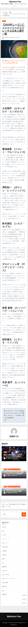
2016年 (24, 599)
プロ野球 (22, 119)
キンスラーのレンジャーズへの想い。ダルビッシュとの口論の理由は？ (14, 473)
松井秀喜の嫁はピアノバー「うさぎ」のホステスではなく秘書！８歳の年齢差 (14, 491)
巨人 (3, 562)
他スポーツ (5, 543)
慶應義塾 (4, 566)
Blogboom (21, 622)
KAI (9, 37)
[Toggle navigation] (2, 4)
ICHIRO (4, 527)
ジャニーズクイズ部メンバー (10, 67)
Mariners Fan (15, 2)
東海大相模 (5, 582)
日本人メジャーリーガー (14, 469)
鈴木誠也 (11, 232)
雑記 (3, 590)
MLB (4, 21)
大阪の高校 (5, 547)
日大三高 (4, 570)
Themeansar (13, 624)
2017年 (24, 603)
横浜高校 (4, 586)
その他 (4, 535)
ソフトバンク (5, 539)
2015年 (24, 595)
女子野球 (4, 554)
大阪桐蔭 (4, 550)
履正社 (4, 558)
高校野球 (4, 594)
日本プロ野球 (5, 574)
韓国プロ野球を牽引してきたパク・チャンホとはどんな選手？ (13, 455)
